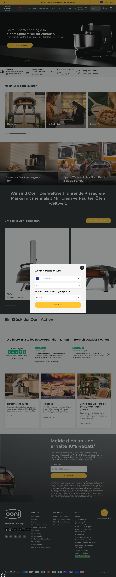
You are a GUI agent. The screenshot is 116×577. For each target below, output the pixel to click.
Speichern (58, 305)
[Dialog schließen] (82, 268)
